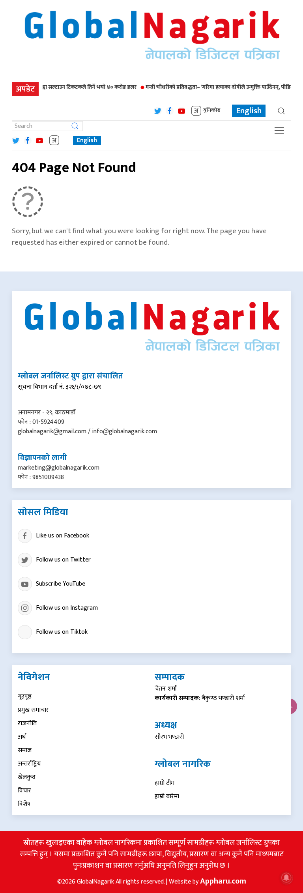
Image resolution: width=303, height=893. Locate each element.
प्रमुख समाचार (33, 710)
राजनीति (27, 723)
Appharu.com (223, 881)
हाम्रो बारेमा (167, 796)
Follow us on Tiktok (62, 632)
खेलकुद (27, 777)
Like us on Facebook (62, 535)
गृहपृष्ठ (25, 696)
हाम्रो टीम (164, 783)
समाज (25, 750)
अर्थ (22, 737)
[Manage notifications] (286, 877)
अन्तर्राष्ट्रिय (29, 763)
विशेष (24, 804)
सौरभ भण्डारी (169, 737)
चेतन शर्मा (166, 688)
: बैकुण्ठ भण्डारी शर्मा (200, 698)
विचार (24, 790)
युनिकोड (211, 110)
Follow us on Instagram (67, 608)
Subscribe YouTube (60, 583)
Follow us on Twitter (63, 559)
